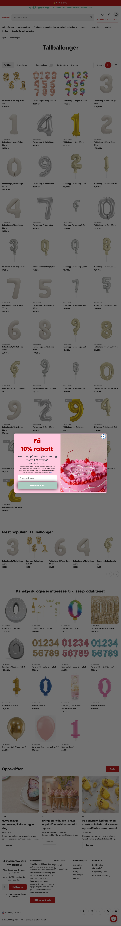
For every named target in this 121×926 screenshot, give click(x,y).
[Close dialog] (104, 436)
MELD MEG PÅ (37, 485)
